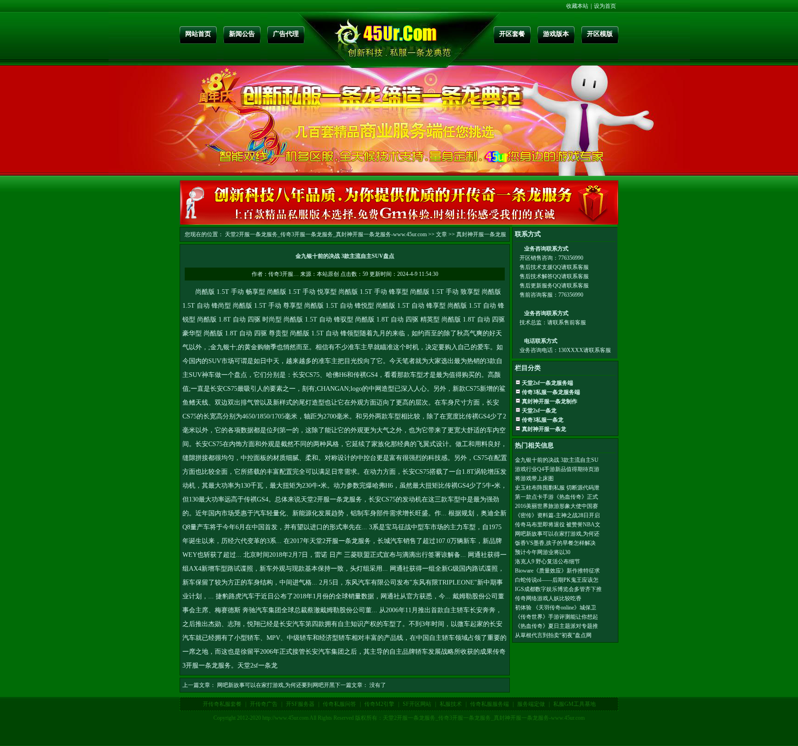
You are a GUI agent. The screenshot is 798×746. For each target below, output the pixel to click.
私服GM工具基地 (574, 704)
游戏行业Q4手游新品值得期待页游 (557, 469)
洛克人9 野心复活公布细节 (547, 561)
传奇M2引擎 (379, 704)
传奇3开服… (283, 274)
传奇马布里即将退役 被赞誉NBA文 (557, 524)
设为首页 (605, 6)
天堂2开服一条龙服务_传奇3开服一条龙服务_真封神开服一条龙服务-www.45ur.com (326, 234)
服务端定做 (531, 704)
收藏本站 (577, 6)
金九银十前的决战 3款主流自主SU (556, 460)
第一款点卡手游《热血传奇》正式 (556, 497)
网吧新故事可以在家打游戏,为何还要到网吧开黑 (276, 685)
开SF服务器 (300, 704)
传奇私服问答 (339, 704)
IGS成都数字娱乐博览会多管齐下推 (558, 589)
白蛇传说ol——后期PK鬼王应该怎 (556, 580)
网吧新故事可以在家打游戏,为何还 (557, 534)
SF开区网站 (417, 704)
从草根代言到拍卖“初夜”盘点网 (553, 635)
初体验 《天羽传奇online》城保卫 (555, 607)
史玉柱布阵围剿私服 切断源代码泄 (557, 487)
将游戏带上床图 (534, 478)
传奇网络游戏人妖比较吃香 (548, 598)
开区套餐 (512, 33)
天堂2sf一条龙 (257, 665)
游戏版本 (556, 33)
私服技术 (451, 704)
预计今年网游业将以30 (542, 552)
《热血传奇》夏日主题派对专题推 (556, 626)
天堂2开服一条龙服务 (331, 499)
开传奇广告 (264, 704)
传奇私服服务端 (489, 704)
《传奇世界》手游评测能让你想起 (556, 617)
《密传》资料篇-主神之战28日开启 (557, 515)
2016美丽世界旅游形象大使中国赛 (556, 506)
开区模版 (600, 33)
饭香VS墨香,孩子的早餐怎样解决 (555, 543)
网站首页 (198, 33)
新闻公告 (242, 33)
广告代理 (286, 33)
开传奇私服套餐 (222, 704)
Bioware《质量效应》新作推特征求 (557, 570)
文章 (441, 234)
